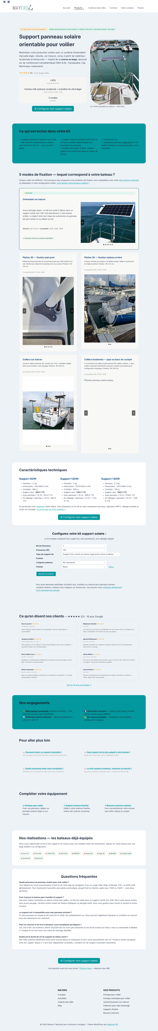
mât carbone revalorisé (129, 180)
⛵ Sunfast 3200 (125, 853)
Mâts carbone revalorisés (37, 711)
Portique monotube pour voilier (116, 998)
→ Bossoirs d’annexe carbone (118, 805)
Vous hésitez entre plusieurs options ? (73, 183)
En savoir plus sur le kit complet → (51, 509)
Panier (141, 8)
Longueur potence (44, 562)
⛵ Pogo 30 (100, 853)
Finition (39, 567)
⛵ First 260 (37, 853)
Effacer (111, 567)
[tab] (103, 244)
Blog (60, 1006)
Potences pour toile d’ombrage (116, 1006)
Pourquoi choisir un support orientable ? (43, 752)
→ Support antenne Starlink (76, 805)
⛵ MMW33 (75, 853)
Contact (113, 8)
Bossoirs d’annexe (111, 1013)
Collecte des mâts (97, 8)
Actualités (62, 998)
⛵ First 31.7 (25, 853)
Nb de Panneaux (43, 546)
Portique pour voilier (112, 995)
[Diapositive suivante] (133, 222)
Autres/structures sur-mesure (116, 1002)
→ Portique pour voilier (33, 805)
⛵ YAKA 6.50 (49, 853)
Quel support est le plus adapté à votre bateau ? (108, 752)
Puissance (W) (42, 550)
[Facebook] (4, 2)
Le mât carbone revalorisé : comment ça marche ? (109, 768)
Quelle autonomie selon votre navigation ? (44, 768)
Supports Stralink (110, 1009)
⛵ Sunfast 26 (25, 858)
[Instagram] (8, 2)
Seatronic (127, 142)
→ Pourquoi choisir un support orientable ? (38, 238)
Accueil (66, 8)
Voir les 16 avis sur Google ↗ (79, 685)
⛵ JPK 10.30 (63, 853)
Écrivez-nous (85, 968)
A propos (62, 995)
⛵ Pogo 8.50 (88, 853)
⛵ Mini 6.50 (38, 858)
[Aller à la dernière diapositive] (82, 222)
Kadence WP (112, 1024)
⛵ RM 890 (112, 853)
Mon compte (127, 8)
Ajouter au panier (46, 574)
